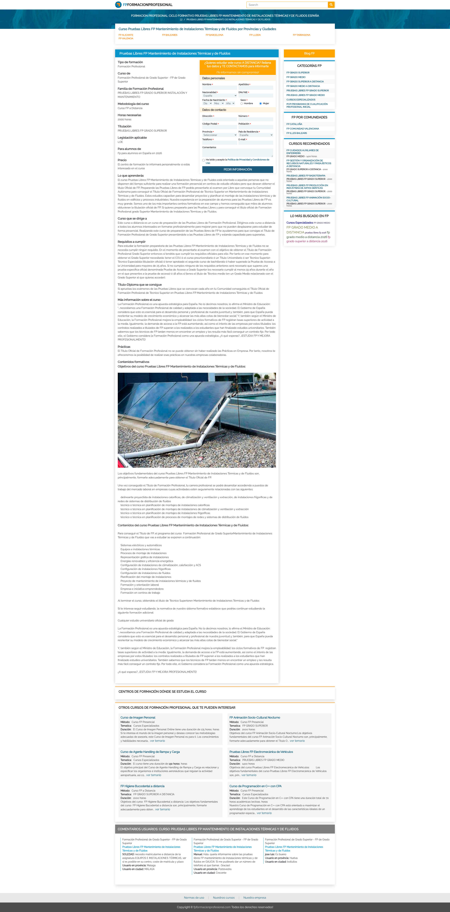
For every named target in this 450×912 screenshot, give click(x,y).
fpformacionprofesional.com (212, 907)
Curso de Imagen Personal (138, 717)
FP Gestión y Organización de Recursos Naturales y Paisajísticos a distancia (309, 163)
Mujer (266, 103)
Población (244, 123)
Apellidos (244, 84)
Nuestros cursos (224, 897)
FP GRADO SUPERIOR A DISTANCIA (305, 81)
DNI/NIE (243, 92)
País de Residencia (248, 131)
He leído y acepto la (237, 161)
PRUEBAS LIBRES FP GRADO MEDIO (306, 95)
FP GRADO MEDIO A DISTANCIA (303, 86)
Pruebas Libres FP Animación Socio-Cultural (309, 199)
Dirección (207, 116)
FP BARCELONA (214, 35)
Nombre (206, 84)
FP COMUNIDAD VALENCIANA (303, 128)
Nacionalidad (209, 92)
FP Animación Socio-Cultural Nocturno (255, 717)
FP (181, 19)
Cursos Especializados (301, 99)
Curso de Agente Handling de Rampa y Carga (150, 752)
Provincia (207, 131)
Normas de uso (194, 897)
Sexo (243, 100)
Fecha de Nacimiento (213, 100)
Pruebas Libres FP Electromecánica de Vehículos (261, 752)
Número (243, 116)
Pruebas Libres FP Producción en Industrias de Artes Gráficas (307, 186)
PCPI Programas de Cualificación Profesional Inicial (307, 105)
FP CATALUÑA (294, 124)
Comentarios (209, 147)
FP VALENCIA (126, 38)
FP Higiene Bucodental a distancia (143, 786)
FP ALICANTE (126, 35)
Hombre (248, 103)
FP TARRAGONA (301, 35)
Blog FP (309, 53)
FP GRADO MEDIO (296, 77)
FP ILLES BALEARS (297, 133)
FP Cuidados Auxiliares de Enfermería (303, 151)
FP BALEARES (169, 35)
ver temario (157, 740)
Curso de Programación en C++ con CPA (256, 786)
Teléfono (207, 139)
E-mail (242, 139)
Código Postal (209, 123)
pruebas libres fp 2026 (315, 232)
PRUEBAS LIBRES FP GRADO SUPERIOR (308, 90)
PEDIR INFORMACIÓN (238, 169)
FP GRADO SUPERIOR (298, 72)
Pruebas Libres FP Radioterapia (306, 175)
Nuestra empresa (254, 897)
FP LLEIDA (255, 35)
